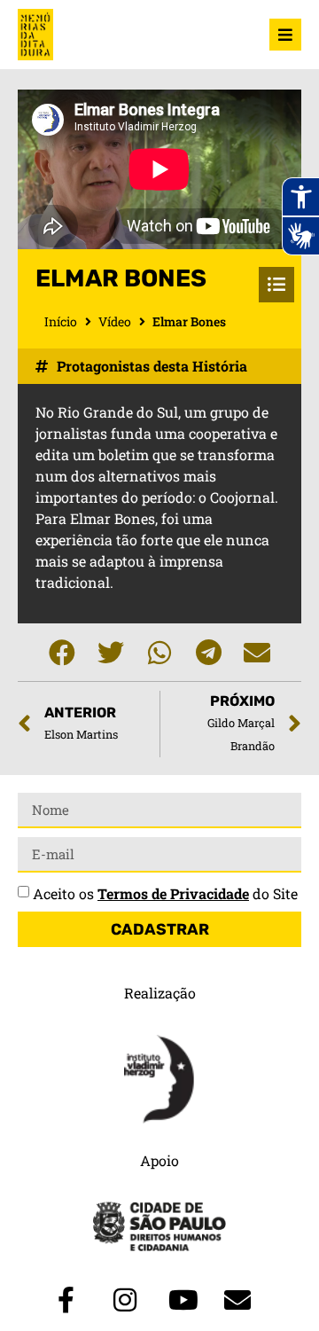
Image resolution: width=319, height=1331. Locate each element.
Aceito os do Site (165, 893)
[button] (62, 652)
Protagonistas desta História (152, 365)
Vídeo (114, 321)
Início (60, 321)
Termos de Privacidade (173, 893)
